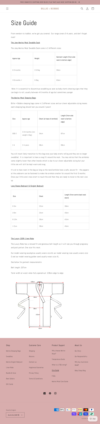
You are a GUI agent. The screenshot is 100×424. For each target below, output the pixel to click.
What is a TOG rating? (59, 365)
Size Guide (55, 370)
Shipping (32, 351)
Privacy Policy (34, 373)
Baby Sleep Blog (80, 370)
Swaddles (9, 356)
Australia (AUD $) (13, 415)
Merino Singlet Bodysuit (14, 362)
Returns (31, 356)
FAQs (53, 376)
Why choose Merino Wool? (58, 352)
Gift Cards (9, 384)
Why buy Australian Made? (81, 363)
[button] (7, 8)
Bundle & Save (11, 373)
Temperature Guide (58, 359)
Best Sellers (10, 379)
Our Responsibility (81, 356)
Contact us (33, 362)
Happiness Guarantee (36, 367)
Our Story (78, 351)
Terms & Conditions (36, 379)
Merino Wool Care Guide (60, 381)
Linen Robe (10, 367)
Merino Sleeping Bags (13, 351)
